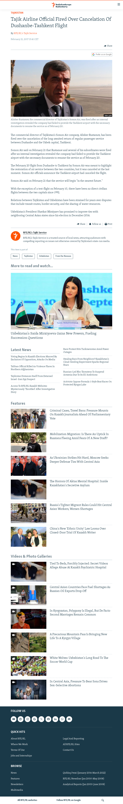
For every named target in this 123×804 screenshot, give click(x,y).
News (14, 773)
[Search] (102, 800)
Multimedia (17, 790)
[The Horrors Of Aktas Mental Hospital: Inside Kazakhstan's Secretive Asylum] (28, 489)
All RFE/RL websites (27, 800)
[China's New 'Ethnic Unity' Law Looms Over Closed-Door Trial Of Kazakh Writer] (28, 537)
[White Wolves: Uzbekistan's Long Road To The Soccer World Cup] (28, 666)
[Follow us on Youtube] (13, 719)
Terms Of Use (18, 750)
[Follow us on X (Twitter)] (41, 719)
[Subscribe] (69, 719)
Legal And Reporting (73, 739)
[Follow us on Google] (34, 719)
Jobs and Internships (21, 756)
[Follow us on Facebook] (48, 719)
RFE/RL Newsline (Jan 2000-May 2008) (83, 779)
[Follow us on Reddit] (20, 719)
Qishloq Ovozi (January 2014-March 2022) (84, 773)
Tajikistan (17, 13)
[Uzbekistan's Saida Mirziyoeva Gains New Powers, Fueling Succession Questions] (61, 301)
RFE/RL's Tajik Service (25, 33)
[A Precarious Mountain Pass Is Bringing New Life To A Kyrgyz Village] (28, 642)
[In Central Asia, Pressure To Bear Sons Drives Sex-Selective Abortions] (28, 690)
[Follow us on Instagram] (27, 719)
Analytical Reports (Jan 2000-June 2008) (84, 784)
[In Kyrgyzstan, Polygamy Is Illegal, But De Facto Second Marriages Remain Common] (28, 619)
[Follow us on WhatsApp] (62, 719)
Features (15, 779)
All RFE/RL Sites (71, 744)
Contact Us (68, 750)
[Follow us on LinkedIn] (55, 719)
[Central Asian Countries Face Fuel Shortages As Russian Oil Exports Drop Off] (28, 595)
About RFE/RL (18, 739)
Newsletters (17, 784)
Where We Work (19, 744)
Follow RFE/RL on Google (69, 800)
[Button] (108, 46)
